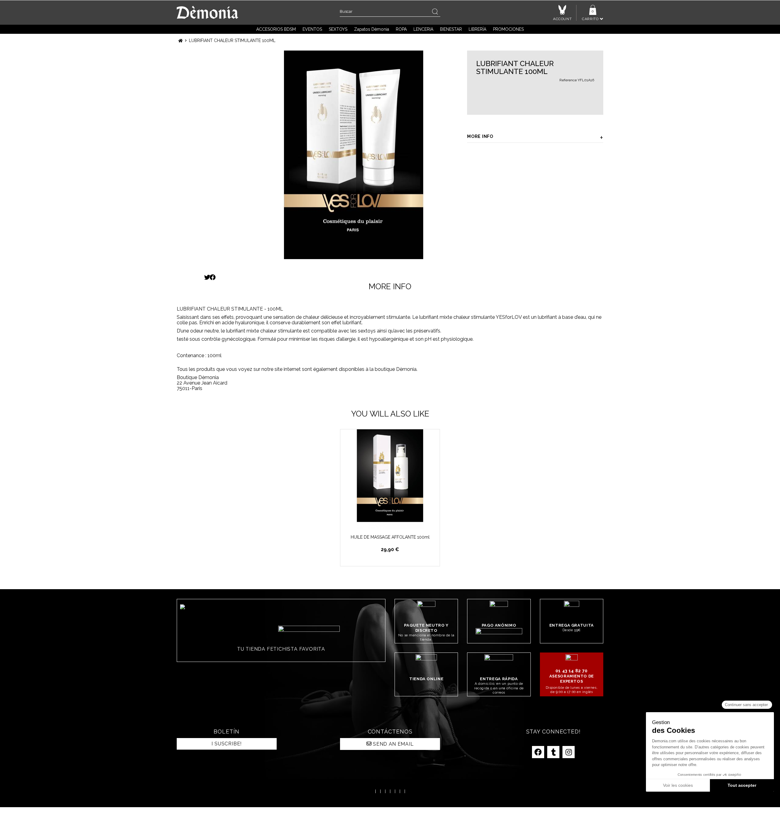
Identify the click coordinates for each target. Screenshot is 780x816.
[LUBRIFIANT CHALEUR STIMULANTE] (353, 155)
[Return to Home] (180, 40)
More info (480, 136)
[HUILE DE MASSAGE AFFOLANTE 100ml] (390, 479)
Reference (568, 80)
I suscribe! (226, 744)
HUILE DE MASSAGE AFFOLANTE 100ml (390, 537)
